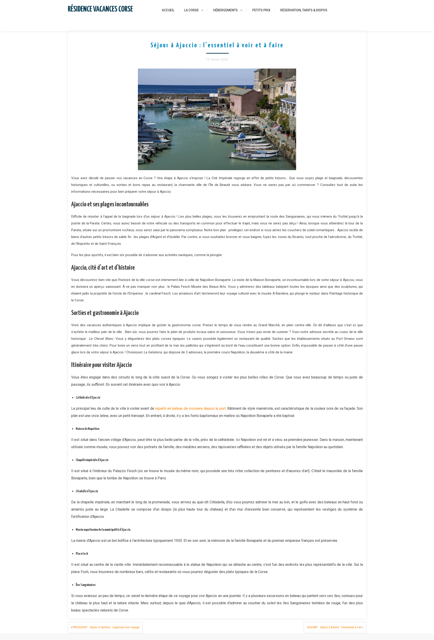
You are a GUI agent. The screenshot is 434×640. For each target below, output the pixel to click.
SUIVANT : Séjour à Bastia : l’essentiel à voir (334, 627)
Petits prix (261, 10)
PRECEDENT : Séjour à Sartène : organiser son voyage (106, 627)
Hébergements (225, 10)
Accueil (168, 10)
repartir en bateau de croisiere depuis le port (190, 408)
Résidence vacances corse (100, 9)
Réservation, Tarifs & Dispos (303, 10)
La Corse (191, 10)
